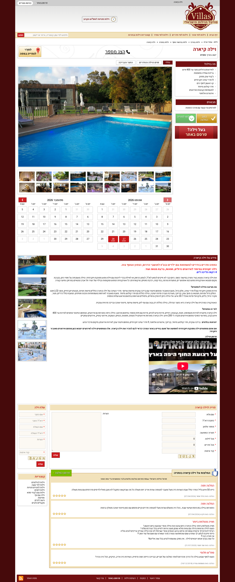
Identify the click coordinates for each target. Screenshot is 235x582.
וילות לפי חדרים (180, 35)
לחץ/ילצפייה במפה (28, 52)
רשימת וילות (130, 578)
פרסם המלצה (61, 473)
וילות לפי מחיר (161, 35)
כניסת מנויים (25, 3)
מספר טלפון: (208, 426)
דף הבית (213, 35)
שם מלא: (210, 414)
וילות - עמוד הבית (211, 42)
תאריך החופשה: (207, 433)
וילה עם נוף (40, 495)
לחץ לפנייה (183, 117)
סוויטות (41, 497)
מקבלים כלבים (38, 503)
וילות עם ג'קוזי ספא (36, 492)
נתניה (203, 55)
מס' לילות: (209, 439)
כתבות (143, 578)
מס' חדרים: (209, 445)
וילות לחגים (40, 490)
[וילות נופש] (200, 16)
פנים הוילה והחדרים (149, 62)
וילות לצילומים (38, 482)
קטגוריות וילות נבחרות (139, 35)
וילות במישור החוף (179, 42)
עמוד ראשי (155, 578)
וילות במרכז (195, 42)
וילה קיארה (151, 42)
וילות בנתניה (164, 42)
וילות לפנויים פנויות (36, 487)
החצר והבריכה (126, 62)
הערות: (105, 413)
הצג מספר (115, 51)
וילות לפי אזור (199, 35)
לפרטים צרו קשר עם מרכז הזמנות (201, 107)
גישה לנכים (40, 500)
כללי (167, 62)
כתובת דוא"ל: (208, 420)
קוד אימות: (209, 451)
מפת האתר (32, 578)
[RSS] (21, 578)
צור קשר (100, 578)
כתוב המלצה (204, 118)
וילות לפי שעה (38, 485)
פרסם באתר (42, 3)
